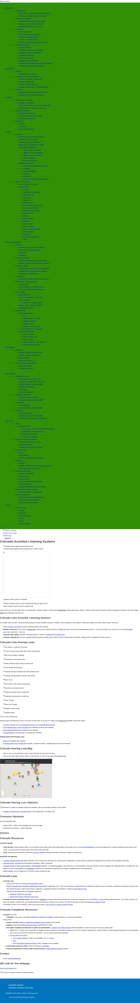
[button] (7, 538)
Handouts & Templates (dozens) (26, 439)
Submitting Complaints (23, 395)
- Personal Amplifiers (29, 158)
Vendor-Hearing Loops (23, 471)
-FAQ (24, 316)
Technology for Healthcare (27, 147)
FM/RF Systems (24, 300)
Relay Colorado (8, 871)
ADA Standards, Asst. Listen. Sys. (30, 379)
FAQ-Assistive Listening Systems (29, 250)
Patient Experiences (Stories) (28, 139)
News (21, 452)
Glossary (22, 463)
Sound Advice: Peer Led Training (29, 468)
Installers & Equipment (26, 473)
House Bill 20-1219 (36, 883)
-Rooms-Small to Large (29, 337)
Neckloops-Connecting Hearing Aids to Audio (33, 42)
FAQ (14, 941)
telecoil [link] (2, 613)
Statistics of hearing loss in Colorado (15, 811)
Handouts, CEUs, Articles (27, 74)
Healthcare (19, 134)
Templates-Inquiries (25, 47)
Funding (21, 124)
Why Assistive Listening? (24, 100)
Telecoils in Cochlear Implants (28, 39)
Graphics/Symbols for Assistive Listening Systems (35, 466)
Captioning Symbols (25, 360)
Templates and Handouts (27, 118)
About (8, 505)
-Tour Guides (26, 234)
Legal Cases (20, 402)
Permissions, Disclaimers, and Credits (21, 987)
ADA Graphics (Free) (26, 413)
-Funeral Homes (27, 203)
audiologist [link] (43, 899)
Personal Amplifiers (25, 366)
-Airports (25, 189)
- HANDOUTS (26, 176)
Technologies (10, 347)
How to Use (19, 29)
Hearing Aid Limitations (26, 82)
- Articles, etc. (26, 174)
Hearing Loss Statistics (26, 103)
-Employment (26, 200)
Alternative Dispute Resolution (27, 943)
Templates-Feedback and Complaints (31, 50)
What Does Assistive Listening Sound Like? (33, 260)
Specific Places (24, 187)
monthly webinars (22, 938)
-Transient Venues (28, 232)
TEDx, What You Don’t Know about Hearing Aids (34, 13)
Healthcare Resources (26, 163)
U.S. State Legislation (26, 392)
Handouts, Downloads (23, 111)
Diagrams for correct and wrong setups (31, 247)
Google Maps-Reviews (26, 58)
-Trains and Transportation (30, 237)
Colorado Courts (8, 863)
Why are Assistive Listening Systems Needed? (34, 263)
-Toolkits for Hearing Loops (31, 326)
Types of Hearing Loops (26, 331)
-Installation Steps (28, 324)
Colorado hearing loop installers (13, 743)
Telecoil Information (25, 32)
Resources (19, 121)
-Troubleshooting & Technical (31, 329)
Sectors (8, 132)
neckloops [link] (30, 868)
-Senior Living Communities (31, 229)
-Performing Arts (27, 224)
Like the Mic (23, 126)
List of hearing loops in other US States (16, 727)
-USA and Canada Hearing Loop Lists (31, 289)
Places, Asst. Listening (23, 182)
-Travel (24, 239)
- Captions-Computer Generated (32, 153)
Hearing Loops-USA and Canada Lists (31, 24)
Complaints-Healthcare (26, 55)
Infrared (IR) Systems (26, 308)
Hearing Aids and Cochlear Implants (27, 76)
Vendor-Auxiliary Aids (23, 495)
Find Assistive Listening (23, 18)
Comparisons (20, 276)
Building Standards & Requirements (30, 384)
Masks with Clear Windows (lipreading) (31, 497)
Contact (21, 510)
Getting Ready (20, 11)
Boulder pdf (62, 629)
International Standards (26, 387)
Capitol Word (60, 634)
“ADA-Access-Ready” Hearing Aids (30, 79)
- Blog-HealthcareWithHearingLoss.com (35, 166)
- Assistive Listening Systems (31, 150)
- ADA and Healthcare (29, 171)
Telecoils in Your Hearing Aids (28, 37)
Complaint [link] (6, 914)
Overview (19, 245)
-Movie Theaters (27, 218)
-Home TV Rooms (28, 213)
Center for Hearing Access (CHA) (30, 442)
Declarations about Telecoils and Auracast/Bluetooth (36, 63)
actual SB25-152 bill (80, 889)
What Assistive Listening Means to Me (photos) (34, 268)
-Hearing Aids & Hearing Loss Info (33, 431)
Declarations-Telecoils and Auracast (30, 447)
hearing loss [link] (63, 721)
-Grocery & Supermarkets (30, 208)
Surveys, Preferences (26, 129)
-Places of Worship (28, 226)
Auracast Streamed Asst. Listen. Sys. (31, 297)
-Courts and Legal (28, 195)
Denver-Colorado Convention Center (31, 408)
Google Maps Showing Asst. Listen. (30, 26)
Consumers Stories (22, 266)
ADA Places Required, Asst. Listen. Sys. (32, 381)
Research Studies (25, 523)
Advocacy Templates (22, 45)
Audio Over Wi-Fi (24, 295)
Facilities (9, 97)
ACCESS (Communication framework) (31, 137)
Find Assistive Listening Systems (26, 282)
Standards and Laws (22, 376)
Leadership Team (24, 516)
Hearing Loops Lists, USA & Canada (31, 416)
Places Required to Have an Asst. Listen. (32, 21)
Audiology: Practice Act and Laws (20, 894)
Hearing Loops (20, 310)
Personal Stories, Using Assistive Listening (33, 271)
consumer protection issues (96, 902)
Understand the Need (23, 258)
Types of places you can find (12, 627)
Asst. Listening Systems (14, 242)
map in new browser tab (57, 756)
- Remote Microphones (29, 160)
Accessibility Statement (16, 985)
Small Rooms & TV (25, 484)
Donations (22, 513)
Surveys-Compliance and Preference (31, 458)
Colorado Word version (47, 725)
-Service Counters (28, 339)
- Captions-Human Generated (31, 155)
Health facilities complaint (54, 949)
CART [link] (59, 866)
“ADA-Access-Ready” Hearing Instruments (32, 16)
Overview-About (21, 508)
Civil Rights (45, 946)
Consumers (10, 8)
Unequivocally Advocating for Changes (31, 66)
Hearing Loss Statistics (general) (29, 142)
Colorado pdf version (28, 725)
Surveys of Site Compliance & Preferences (33, 418)
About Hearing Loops (26, 313)
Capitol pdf (49, 634)
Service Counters (24, 479)
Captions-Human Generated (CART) (31, 353)
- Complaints (26, 168)
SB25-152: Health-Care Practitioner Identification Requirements (26, 886)
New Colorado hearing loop (12, 730)
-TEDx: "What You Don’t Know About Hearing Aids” (38, 429)
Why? (18, 424)
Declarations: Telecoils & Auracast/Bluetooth (33, 92)
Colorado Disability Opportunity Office (15, 860)
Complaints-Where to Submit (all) (30, 53)
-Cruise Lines (26, 197)
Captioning (19, 350)
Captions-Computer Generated (29, 355)
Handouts (19, 71)
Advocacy (19, 89)
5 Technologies (21, 292)
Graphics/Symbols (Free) (27, 113)
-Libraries (25, 216)
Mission (21, 518)
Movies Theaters (24, 358)
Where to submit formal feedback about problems (35, 922)
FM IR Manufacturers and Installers (30, 492)
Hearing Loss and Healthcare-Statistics (31, 145)
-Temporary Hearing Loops (31, 345)
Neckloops (22, 255)
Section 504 (23, 389)
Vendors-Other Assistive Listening (27, 489)
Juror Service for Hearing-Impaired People (59, 904)
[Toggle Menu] (4, 4)
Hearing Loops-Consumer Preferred (30, 305)
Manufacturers (23, 476)
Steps (5, 741)
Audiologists (10, 68)
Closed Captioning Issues (28, 925)
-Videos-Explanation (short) (31, 318)
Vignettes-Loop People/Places (29, 274)
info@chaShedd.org (88, 847)
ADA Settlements (24, 405)
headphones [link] (62, 610)
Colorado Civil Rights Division (60, 927)
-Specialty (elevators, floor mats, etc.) (34, 342)
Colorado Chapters (39, 852)
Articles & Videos (21, 450)
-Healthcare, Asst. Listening (31, 210)
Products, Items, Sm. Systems (29, 502)
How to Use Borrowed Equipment (30, 34)
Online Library (23, 455)
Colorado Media (8, 733)
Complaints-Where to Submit (28, 397)
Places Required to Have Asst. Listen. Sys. (33, 108)
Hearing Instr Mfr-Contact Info (28, 61)
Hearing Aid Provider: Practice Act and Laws (24, 897)
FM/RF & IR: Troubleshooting (31, 303)
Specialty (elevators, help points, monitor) (32, 487)
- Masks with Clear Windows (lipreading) (35, 179)
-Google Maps (23, 284)
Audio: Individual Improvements (26, 363)
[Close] (4, 528)
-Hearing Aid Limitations (30, 434)
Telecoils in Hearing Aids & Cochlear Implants (33, 87)
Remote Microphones (26, 368)
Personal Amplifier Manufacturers (30, 500)
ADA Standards (11, 374)
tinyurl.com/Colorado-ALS (8, 968)
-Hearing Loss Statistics (30, 437)
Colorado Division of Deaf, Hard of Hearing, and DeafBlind (22, 866)
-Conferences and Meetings (31, 192)
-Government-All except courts (32, 205)
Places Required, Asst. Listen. (28, 184)
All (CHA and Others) (26, 445)
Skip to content (5, 1)
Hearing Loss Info (24, 426)
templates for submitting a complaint (41, 917)
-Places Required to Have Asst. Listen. (31, 287)
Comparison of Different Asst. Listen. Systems (34, 279)
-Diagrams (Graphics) (29, 321)
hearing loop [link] (31, 629)
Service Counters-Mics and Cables (30, 481)
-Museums (25, 221)
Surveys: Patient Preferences (28, 84)
